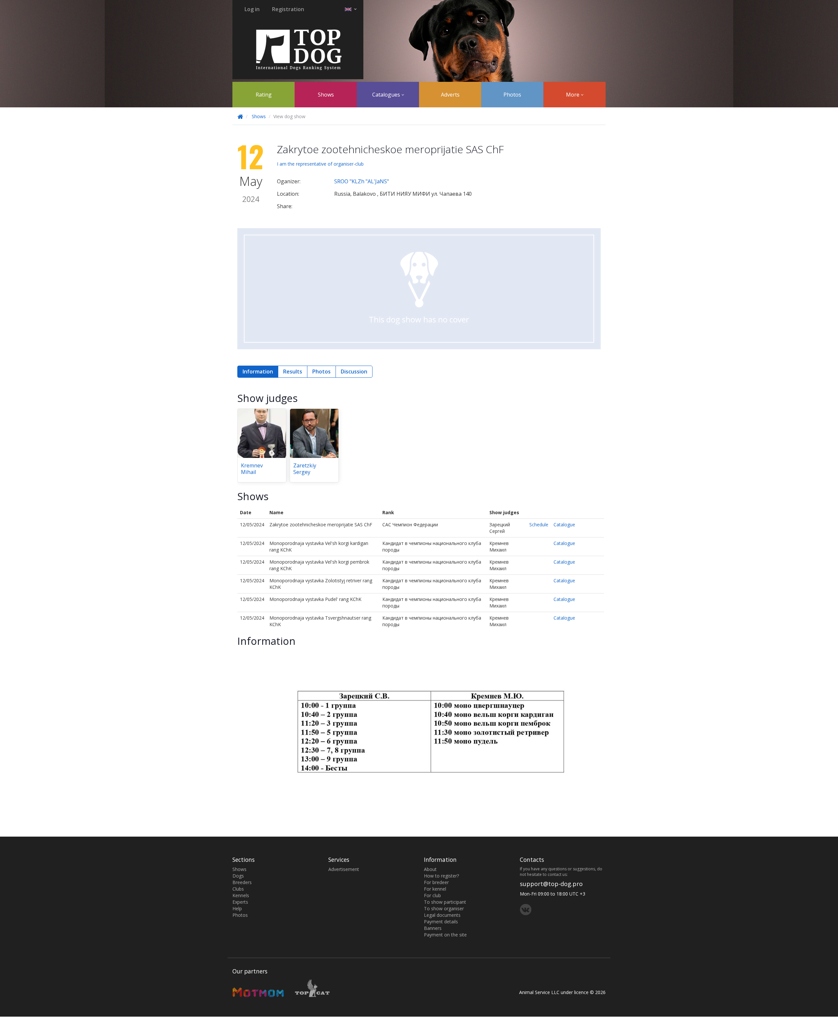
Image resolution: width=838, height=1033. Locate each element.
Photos (512, 94)
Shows (326, 94)
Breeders (242, 882)
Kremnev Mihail (252, 469)
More (573, 94)
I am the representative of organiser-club (320, 164)
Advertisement (343, 869)
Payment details (441, 921)
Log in (252, 9)
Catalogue (564, 524)
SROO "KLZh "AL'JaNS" (361, 181)
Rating (264, 94)
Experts (240, 902)
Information (258, 371)
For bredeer (436, 882)
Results (292, 371)
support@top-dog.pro (551, 884)
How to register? (441, 876)
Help (237, 908)
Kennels (240, 895)
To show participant (445, 902)
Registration (288, 9)
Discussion (354, 371)
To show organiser (444, 908)
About (430, 869)
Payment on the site (445, 935)
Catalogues (386, 94)
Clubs (238, 889)
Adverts (450, 94)
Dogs (238, 876)
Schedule (538, 524)
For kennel (435, 889)
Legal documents (442, 915)
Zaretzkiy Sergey (304, 469)
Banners (433, 928)
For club (432, 895)
